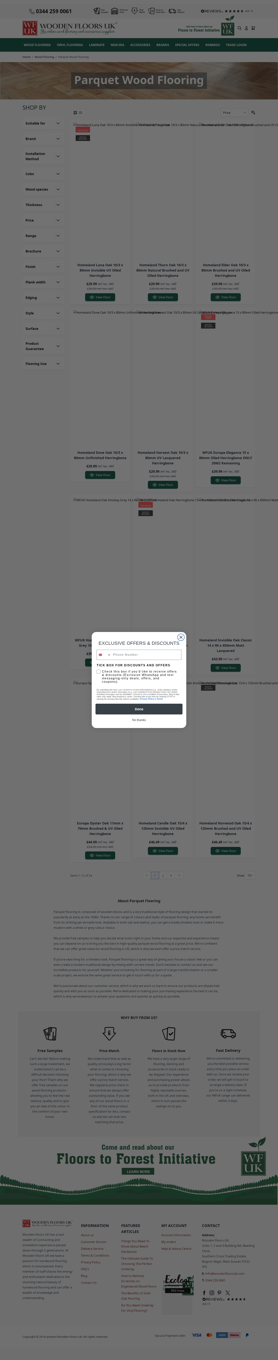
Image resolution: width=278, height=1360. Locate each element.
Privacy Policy (147, 699)
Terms (160, 699)
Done (139, 709)
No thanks (139, 720)
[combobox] (104, 655)
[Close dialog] (181, 637)
